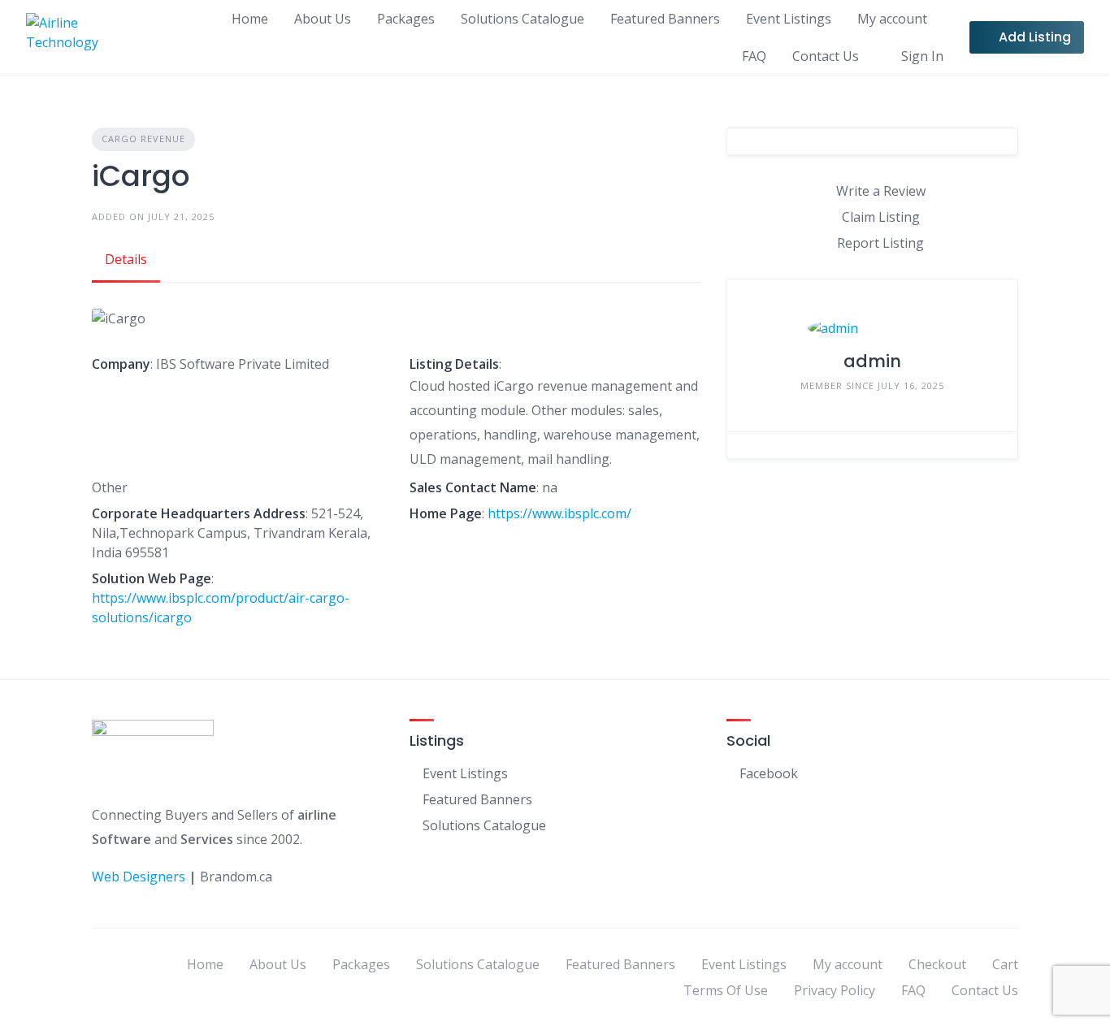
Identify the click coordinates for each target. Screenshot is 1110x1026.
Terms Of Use (725, 990)
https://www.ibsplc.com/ (559, 513)
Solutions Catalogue (522, 19)
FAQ (754, 56)
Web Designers (138, 876)
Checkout (937, 964)
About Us (322, 19)
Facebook (768, 773)
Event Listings (788, 19)
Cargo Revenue (143, 138)
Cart (1005, 964)
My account (892, 19)
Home (250, 19)
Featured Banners (665, 19)
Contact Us (825, 56)
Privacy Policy (834, 990)
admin (872, 361)
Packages (406, 19)
